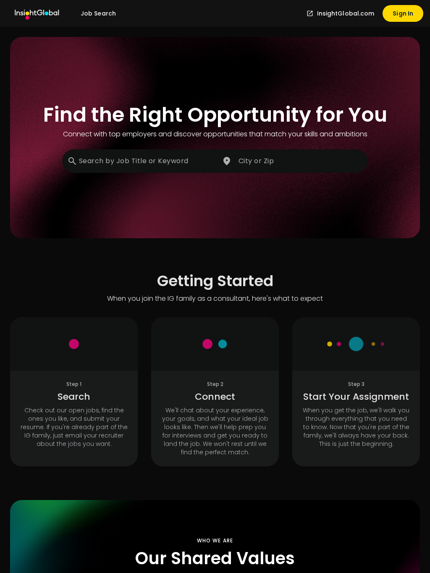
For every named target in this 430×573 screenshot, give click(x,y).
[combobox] (140, 161)
